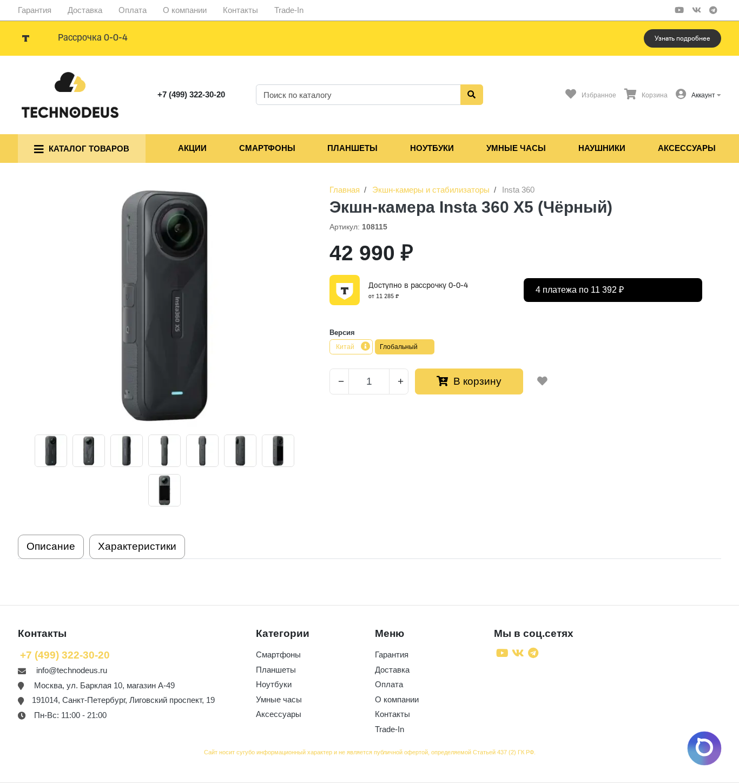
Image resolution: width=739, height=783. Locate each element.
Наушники (601, 148)
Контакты (240, 10)
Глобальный (399, 347)
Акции (192, 148)
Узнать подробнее (682, 38)
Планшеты (352, 148)
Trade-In (288, 10)
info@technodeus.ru (71, 670)
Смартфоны (267, 148)
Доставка (85, 10)
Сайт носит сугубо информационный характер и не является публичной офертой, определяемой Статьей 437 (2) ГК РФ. (370, 752)
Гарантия (34, 10)
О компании (185, 10)
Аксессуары (687, 148)
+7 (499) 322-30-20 (191, 94)
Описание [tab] (51, 546)
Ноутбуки (432, 148)
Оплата (132, 10)
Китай (345, 347)
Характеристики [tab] (137, 546)
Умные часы (516, 148)
